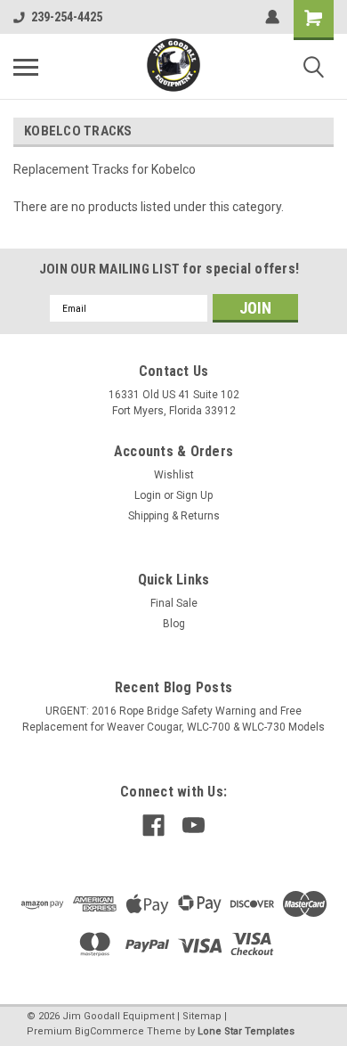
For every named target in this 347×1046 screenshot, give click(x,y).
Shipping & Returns (174, 516)
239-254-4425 (66, 17)
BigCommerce (109, 1031)
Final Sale (174, 603)
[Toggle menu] (25, 66)
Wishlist (174, 475)
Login (147, 495)
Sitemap (202, 1016)
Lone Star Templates (246, 1031)
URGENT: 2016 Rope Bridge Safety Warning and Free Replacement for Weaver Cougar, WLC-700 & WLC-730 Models (173, 719)
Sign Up (194, 495)
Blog (174, 623)
